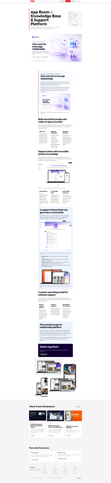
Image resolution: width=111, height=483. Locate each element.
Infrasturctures (41, 1)
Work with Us (68, 1)
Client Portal (62, 1)
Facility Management (56, 469)
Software (44, 469)
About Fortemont (75, 469)
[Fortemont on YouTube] (78, 1)
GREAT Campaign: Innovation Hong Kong (55, 426)
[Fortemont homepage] (32, 1)
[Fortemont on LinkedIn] (77, 1)
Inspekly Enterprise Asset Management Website (36, 425)
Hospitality (54, 470)
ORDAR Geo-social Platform (72, 427)
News (74, 470)
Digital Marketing (65, 469)
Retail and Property (56, 473)
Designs (48, 1)
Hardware (44, 470)
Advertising (64, 470)
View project (33, 435)
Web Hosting (45, 473)
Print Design (65, 473)
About (54, 1)
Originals (51, 1)
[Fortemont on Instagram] (80, 1)
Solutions (45, 1)
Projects (75, 14)
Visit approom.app (43, 354)
